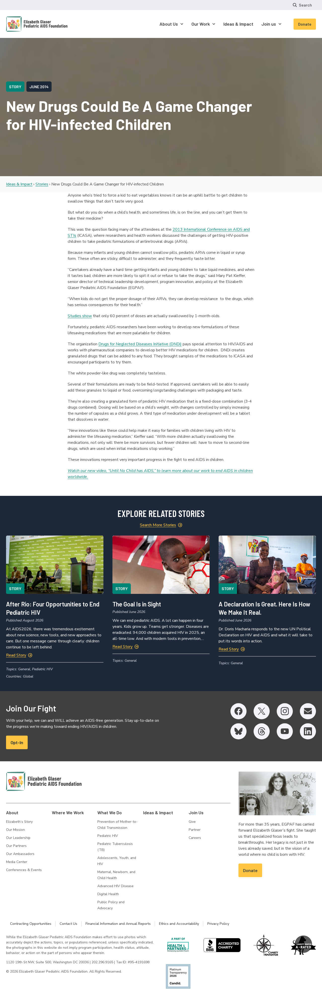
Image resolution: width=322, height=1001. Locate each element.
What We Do (109, 812)
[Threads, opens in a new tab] (262, 731)
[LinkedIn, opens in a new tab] (308, 731)
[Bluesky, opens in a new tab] (238, 731)
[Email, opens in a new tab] (308, 711)
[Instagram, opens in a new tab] (285, 711)
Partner (194, 829)
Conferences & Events (24, 870)
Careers (195, 837)
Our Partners (16, 845)
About (12, 812)
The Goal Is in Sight (136, 604)
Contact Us (68, 923)
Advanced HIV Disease (115, 886)
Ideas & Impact (19, 184)
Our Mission (15, 829)
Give (192, 821)
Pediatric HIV (107, 835)
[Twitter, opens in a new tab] (262, 711)
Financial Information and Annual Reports (118, 923)
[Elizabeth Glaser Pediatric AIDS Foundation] (44, 781)
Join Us (196, 812)
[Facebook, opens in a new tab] (238, 711)
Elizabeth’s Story (19, 821)
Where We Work (68, 812)
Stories (41, 184)
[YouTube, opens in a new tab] (285, 731)
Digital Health (108, 894)
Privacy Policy (218, 923)
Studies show (80, 316)
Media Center (16, 862)
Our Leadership (18, 837)
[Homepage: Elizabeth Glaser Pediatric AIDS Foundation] (23, 24)
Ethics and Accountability (179, 923)
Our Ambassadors (20, 853)
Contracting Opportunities (30, 923)
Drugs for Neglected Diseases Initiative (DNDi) (140, 344)
